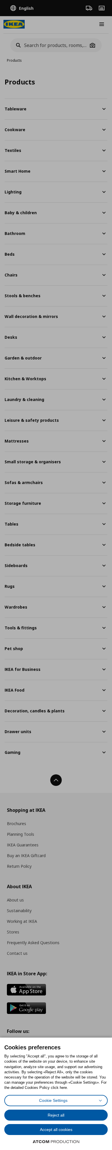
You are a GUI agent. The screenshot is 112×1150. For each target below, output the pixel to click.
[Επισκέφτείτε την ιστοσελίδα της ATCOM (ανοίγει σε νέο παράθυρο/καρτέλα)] (56, 1142)
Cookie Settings (53, 1100)
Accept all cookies (56, 1129)
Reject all (56, 1115)
